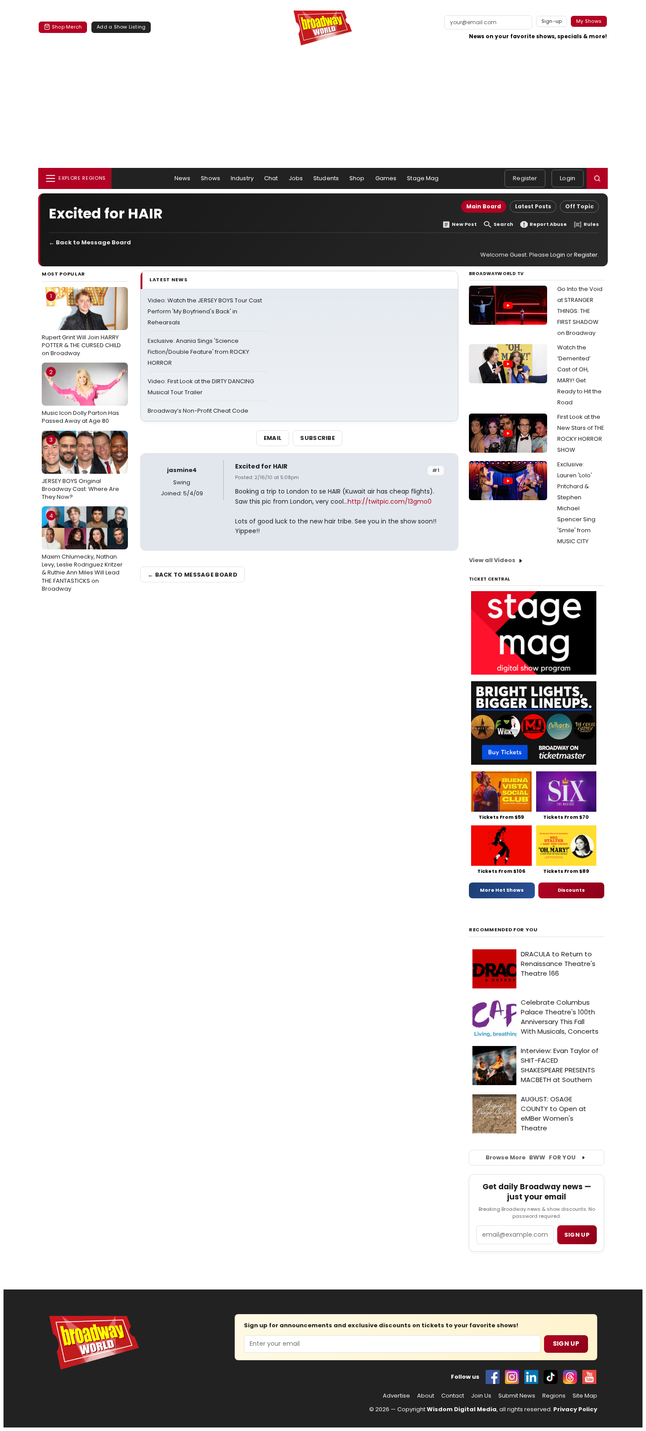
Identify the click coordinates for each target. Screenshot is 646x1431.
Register (525, 178)
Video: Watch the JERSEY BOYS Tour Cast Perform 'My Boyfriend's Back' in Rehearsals (205, 311)
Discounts (571, 889)
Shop (357, 178)
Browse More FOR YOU (531, 1157)
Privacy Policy (575, 1409)
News (182, 178)
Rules (591, 224)
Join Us (481, 1396)
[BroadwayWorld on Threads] (570, 1377)
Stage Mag (423, 178)
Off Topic (579, 206)
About (425, 1396)
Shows (210, 178)
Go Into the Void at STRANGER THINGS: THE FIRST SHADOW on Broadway (579, 311)
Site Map (585, 1396)
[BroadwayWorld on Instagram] (512, 1377)
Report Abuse (548, 224)
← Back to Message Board (90, 242)
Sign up (577, 1235)
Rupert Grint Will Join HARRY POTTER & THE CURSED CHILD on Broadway (81, 324)
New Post (464, 224)
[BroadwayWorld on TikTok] (551, 1377)
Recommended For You (503, 929)
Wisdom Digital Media (462, 1409)
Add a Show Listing (121, 26)
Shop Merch (67, 26)
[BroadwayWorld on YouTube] (589, 1377)
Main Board (483, 206)
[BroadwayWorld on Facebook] (493, 1377)
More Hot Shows (502, 889)
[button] (597, 178)
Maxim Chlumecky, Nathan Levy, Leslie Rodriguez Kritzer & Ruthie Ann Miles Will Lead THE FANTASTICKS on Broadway (82, 552)
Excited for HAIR (261, 466)
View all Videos (492, 560)
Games (386, 178)
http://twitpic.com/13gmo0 (390, 501)
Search (503, 224)
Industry (242, 178)
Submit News (516, 1396)
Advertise (396, 1396)
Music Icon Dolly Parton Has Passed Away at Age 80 (80, 396)
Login (567, 178)
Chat (271, 178)
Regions (554, 1396)
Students (326, 178)
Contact (452, 1396)
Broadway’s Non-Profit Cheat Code (198, 411)
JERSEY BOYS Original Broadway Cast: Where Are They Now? (80, 468)
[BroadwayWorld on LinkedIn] (531, 1377)
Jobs (296, 178)
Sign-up (551, 21)
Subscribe (317, 438)
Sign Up (566, 1343)
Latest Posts (533, 206)
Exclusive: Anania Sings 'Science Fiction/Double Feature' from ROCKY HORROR (198, 352)
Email (273, 438)
